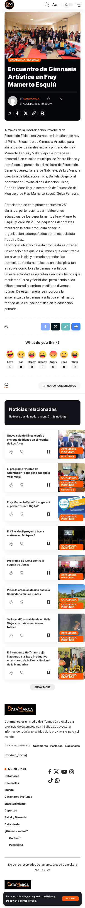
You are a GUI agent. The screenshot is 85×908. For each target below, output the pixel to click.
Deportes (67, 489)
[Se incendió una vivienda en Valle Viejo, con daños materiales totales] (71, 628)
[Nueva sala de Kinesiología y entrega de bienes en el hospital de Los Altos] (71, 444)
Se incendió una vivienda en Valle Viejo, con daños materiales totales (28, 623)
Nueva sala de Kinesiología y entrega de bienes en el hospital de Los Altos (28, 439)
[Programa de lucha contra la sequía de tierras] (71, 567)
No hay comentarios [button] (61, 385)
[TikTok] (50, 780)
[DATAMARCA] (9, 5)
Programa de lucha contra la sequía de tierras (25, 562)
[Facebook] (50, 771)
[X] (56, 771)
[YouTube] (64, 771)
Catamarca (69, 477)
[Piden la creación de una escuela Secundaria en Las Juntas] (71, 596)
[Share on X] (25, 113)
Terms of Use (28, 900)
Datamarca (31, 98)
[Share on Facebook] (17, 113)
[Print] (42, 113)
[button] (70, 898)
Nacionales (72, 746)
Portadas (67, 456)
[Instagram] (71, 771)
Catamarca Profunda (24, 59)
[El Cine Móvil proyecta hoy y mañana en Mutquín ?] (71, 538)
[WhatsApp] (57, 780)
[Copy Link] (34, 113)
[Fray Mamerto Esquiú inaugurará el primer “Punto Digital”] (71, 508)
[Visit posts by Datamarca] (12, 101)
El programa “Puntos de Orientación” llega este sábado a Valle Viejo (28, 472)
